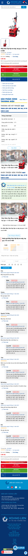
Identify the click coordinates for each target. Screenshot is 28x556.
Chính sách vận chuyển (7, 83)
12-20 (15, 139)
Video (14, 542)
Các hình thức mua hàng (14, 534)
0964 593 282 (21, 508)
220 (15, 126)
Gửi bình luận (6, 267)
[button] (26, 42)
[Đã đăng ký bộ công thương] (19, 549)
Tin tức (14, 539)
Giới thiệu (14, 543)
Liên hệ (14, 540)
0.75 (15, 122)
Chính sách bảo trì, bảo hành (9, 85)
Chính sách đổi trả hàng (8, 88)
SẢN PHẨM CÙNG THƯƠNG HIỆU (9, 100)
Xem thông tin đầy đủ (14, 235)
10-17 (15, 134)
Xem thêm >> (23, 99)
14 (14, 129)
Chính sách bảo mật (7, 92)
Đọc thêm (14, 148)
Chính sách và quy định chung (14, 524)
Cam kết (14, 531)
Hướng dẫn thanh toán (7, 94)
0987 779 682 (14, 508)
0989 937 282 (7, 508)
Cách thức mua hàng (7, 90)
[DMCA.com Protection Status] (8, 549)
